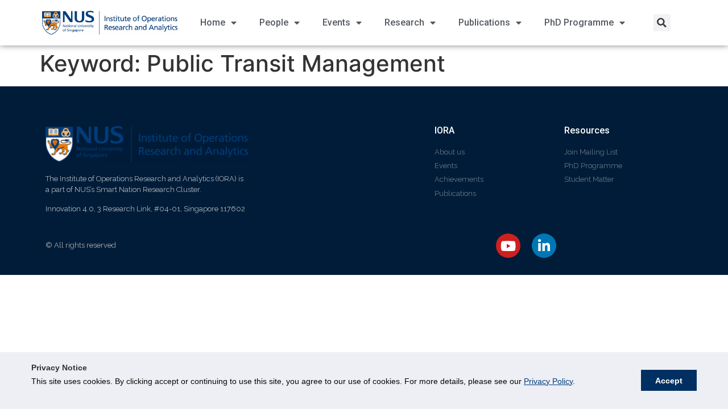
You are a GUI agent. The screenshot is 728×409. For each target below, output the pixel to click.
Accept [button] (668, 380)
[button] (662, 22)
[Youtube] (508, 245)
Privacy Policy (548, 381)
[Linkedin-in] (544, 245)
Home (212, 22)
